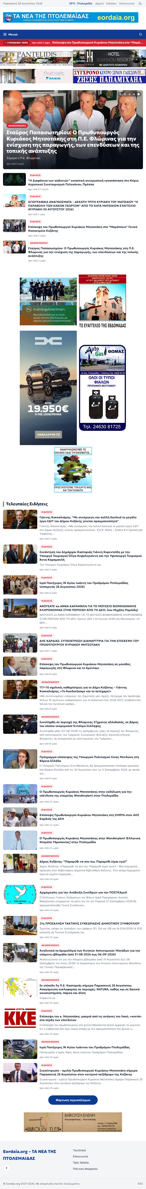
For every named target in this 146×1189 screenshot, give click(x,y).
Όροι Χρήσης (81, 1162)
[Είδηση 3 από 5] (129, 94)
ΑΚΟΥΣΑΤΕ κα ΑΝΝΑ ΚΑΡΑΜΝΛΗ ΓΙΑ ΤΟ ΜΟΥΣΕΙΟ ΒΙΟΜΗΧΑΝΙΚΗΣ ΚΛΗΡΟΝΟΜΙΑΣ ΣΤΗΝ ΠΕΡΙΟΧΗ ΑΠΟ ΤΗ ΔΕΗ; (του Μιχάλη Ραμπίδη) (89, 608)
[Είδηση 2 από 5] (125, 94)
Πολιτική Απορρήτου (85, 1168)
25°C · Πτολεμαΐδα (80, 3)
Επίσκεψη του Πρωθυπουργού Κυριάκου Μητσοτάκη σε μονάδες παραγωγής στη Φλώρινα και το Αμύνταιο (85, 666)
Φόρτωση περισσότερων (73, 1100)
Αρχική (99, 3)
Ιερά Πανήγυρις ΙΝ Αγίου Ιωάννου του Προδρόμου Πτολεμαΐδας (85, 1047)
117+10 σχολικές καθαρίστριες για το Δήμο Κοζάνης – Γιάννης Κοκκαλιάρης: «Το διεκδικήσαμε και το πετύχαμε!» (83, 689)
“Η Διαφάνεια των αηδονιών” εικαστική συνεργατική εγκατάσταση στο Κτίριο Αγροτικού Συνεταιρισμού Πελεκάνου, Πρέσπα (83, 182)
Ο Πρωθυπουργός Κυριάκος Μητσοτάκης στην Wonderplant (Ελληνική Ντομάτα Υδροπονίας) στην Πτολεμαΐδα (90, 840)
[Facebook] (6, 1168)
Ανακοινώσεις (39, 243)
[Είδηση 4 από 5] (134, 94)
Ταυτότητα (79, 1150)
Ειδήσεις (111, 3)
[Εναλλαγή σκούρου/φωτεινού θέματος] (140, 3)
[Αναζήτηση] (140, 34)
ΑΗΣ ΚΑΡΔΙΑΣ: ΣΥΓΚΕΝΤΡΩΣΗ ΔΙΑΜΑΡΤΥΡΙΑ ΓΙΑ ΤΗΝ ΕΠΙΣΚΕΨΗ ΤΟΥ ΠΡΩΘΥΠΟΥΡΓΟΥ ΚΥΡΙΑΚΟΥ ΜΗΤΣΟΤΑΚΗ (89, 642)
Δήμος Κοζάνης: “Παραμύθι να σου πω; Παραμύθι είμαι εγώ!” (83, 861)
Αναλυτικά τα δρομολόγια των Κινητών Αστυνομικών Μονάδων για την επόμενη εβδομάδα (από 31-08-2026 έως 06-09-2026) (90, 952)
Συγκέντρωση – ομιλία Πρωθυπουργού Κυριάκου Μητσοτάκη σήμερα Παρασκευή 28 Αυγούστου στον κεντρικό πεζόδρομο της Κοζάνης (88, 1072)
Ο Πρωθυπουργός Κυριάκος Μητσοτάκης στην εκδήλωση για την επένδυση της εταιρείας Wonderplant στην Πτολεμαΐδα (86, 793)
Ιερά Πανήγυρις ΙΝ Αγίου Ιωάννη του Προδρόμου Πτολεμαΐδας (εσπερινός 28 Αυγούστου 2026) (84, 584)
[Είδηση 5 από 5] (138, 94)
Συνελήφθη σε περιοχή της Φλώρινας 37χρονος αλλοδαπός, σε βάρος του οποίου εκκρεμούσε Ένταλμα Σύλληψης (89, 724)
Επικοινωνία (126, 3)
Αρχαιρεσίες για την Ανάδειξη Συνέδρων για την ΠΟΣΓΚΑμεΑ (83, 892)
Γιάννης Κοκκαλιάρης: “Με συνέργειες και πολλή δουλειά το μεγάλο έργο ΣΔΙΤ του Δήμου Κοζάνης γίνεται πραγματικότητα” (88, 519)
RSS (140, 1183)
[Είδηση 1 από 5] (120, 94)
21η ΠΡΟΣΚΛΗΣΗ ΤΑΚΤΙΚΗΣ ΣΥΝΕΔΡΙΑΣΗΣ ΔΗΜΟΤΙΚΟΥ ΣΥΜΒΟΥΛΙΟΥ (90, 923)
